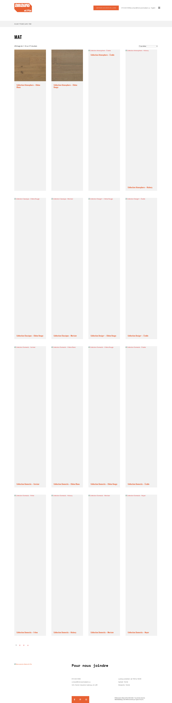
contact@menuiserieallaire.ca (140, 8)
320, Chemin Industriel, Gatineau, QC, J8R (84, 685)
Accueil (16, 24)
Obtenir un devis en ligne (106, 8)
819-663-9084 (125, 8)
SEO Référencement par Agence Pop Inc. (133, 699)
